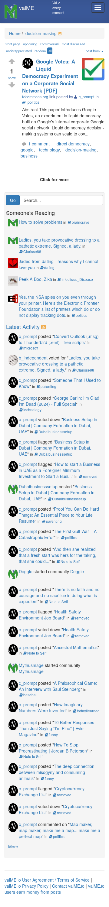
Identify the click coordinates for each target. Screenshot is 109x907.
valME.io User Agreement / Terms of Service (47, 880)
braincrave (80, 222)
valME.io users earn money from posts (54, 889)
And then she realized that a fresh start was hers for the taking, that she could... (57, 555)
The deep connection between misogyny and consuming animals (56, 772)
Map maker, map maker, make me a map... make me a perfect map (59, 830)
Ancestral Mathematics (75, 647)
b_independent (33, 358)
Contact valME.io (68, 886)
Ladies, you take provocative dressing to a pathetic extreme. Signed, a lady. (59, 243)
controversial (49, 43)
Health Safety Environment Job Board (50, 615)
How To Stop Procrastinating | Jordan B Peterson (53, 748)
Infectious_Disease (77, 279)
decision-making (40, 33)
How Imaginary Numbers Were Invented (51, 707)
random (40, 50)
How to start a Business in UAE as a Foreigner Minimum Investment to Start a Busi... (59, 470)
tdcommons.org (35, 96)
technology (49, 150)
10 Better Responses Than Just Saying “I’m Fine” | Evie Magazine (56, 728)
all (49, 50)
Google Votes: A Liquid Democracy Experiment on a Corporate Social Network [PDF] (50, 76)
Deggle (25, 571)
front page (12, 43)
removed (90, 476)
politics (33, 102)
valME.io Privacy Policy (26, 886)
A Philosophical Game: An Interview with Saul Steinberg (58, 686)
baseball (30, 694)
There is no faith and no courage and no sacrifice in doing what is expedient (59, 595)
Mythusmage (31, 665)
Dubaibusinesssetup (55, 431)
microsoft (30, 347)
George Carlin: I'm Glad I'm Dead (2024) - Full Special (59, 401)
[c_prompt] (29, 64)
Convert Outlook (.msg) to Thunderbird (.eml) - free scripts (59, 339)
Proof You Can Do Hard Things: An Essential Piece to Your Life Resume (59, 515)
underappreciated (19, 50)
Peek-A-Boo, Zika (35, 279)
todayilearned (88, 710)
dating (49, 267)
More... (15, 847)
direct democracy (73, 144)
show (12, 78)
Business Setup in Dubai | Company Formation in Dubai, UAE (58, 425)
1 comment (39, 144)
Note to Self (70, 561)
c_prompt (28, 336)
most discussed (73, 43)
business (29, 156)
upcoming (30, 43)
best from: (93, 50)
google (27, 150)
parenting (48, 386)
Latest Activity (23, 326)
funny (53, 734)
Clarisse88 (32, 251)
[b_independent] (13, 359)
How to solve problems (40, 222)
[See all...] (44, 326)
